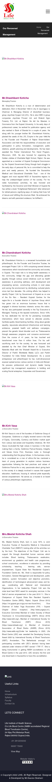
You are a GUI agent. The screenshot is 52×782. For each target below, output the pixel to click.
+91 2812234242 (18, 740)
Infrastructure (11, 694)
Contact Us (10, 703)
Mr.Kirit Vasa (9, 425)
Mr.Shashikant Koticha (15, 98)
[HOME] (9, 11)
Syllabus (8, 697)
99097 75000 (17, 746)
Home (38, 27)
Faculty (8, 700)
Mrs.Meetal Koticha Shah (16, 534)
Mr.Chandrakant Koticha (16, 252)
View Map (15, 751)
